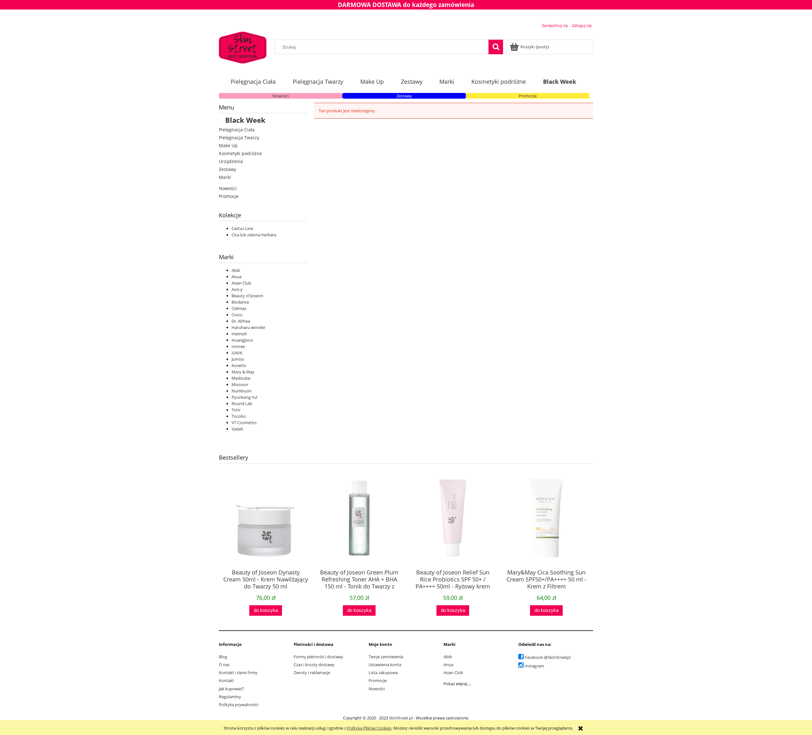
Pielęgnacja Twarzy (239, 138)
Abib (236, 270)
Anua (236, 276)
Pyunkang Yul (244, 397)
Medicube (241, 378)
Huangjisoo (242, 340)
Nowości (280, 96)
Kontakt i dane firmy (238, 672)
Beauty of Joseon (247, 296)
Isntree (238, 346)
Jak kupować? (231, 689)
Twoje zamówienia (386, 657)
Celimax (239, 308)
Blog (223, 657)
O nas (224, 664)
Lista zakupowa (383, 672)
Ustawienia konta (385, 664)
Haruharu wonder (248, 327)
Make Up (228, 145)
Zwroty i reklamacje (312, 672)
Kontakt (226, 680)
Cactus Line (242, 228)
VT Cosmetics (244, 422)
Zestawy (404, 96)
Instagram (534, 666)
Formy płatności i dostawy (318, 657)
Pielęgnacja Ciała (237, 130)
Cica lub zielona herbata (254, 235)
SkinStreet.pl (401, 718)
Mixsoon (240, 384)
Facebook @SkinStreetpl (548, 657)
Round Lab (242, 403)
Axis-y (237, 289)
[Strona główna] (242, 46)
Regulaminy (230, 696)
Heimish (239, 334)
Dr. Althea (241, 321)
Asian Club (241, 283)
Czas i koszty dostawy (314, 664)
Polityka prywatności (238, 704)
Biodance (240, 302)
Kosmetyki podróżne (240, 153)
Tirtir (236, 410)
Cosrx (237, 315)
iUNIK (237, 353)
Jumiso (238, 359)
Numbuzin (242, 391)
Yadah (237, 429)
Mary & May (243, 372)
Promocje (528, 96)
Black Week (245, 120)
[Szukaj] (495, 47)
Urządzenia (231, 161)
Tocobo (239, 416)
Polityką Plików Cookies (369, 728)
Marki (225, 177)
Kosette (239, 365)
